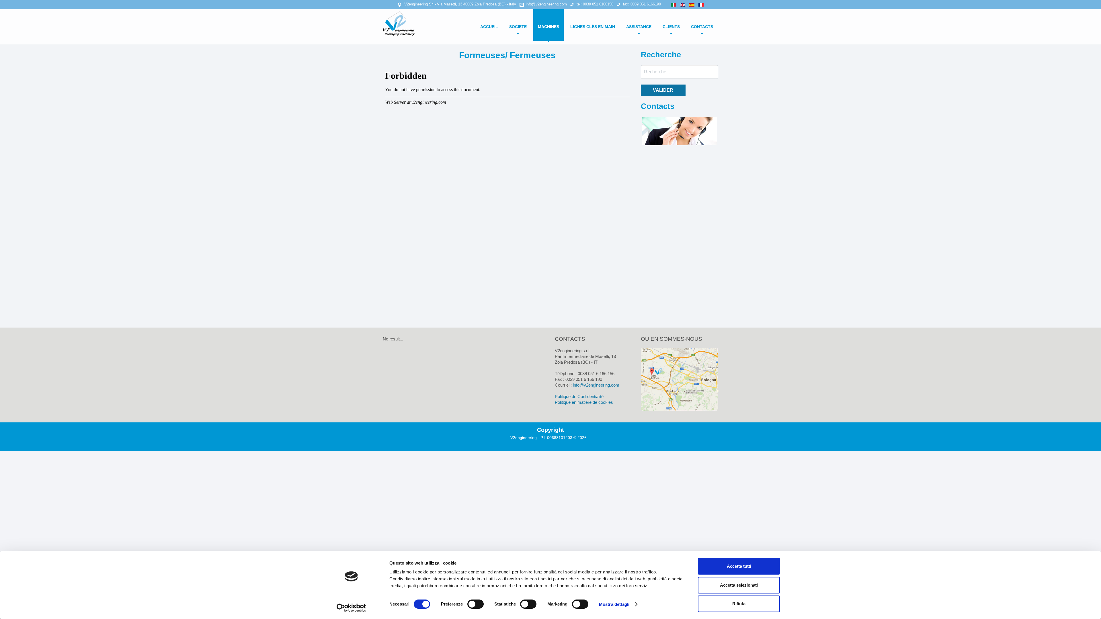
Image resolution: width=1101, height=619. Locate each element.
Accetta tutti (739, 566)
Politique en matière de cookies (584, 402)
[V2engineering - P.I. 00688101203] (401, 23)
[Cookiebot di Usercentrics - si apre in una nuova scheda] (351, 608)
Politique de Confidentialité (579, 396)
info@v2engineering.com (546, 4)
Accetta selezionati (739, 585)
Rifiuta (738, 603)
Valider (663, 90)
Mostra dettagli (614, 604)
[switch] (475, 604)
